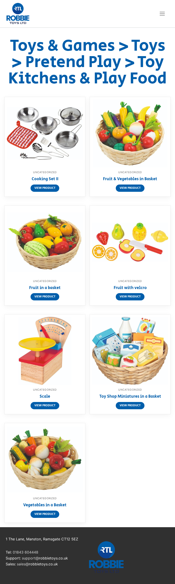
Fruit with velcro (130, 288)
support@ (30, 558)
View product (44, 188)
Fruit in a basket (45, 288)
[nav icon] (162, 13)
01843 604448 (25, 552)
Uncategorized (45, 172)
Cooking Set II (45, 179)
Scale (45, 396)
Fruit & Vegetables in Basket (130, 179)
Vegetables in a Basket (45, 505)
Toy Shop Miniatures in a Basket (130, 396)
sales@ (23, 564)
